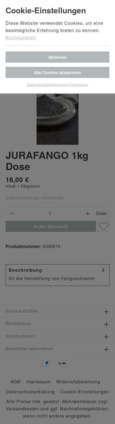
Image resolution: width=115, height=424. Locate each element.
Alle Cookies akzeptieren (57, 72)
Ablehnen (57, 57)
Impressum (79, 84)
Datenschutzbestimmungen (48, 84)
